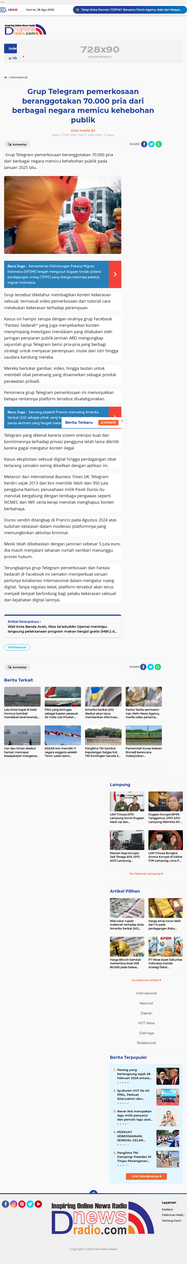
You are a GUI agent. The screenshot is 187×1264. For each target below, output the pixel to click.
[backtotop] (93, 1194)
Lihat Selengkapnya (145, 1176)
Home (13, 10)
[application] (93, 1259)
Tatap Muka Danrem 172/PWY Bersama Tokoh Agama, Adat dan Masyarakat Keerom (132, 9)
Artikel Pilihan (125, 891)
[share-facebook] (144, 144)
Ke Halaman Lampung (145, 873)
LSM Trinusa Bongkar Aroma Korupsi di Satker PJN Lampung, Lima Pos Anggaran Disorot (165, 857)
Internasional (17, 647)
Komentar (19, 667)
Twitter (32, 1210)
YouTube (41, 1210)
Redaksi (167, 1209)
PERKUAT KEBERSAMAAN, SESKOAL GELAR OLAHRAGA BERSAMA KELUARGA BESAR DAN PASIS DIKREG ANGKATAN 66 (134, 1136)
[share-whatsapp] (159, 144)
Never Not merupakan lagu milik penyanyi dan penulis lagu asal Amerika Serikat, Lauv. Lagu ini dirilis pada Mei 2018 (134, 1115)
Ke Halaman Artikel (145, 980)
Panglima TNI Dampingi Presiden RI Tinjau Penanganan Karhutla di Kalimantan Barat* (134, 1157)
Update (109, 422)
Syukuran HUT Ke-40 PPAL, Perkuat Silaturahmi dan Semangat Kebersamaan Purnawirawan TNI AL (134, 1095)
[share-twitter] (151, 144)
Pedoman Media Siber (174, 1215)
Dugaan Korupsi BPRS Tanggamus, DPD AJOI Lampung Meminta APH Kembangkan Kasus (165, 818)
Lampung (120, 784)
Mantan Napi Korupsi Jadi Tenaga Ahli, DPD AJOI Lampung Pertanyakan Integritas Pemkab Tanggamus (126, 857)
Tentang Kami (171, 1220)
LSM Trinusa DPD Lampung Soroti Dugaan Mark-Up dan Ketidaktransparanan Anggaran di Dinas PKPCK (127, 818)
